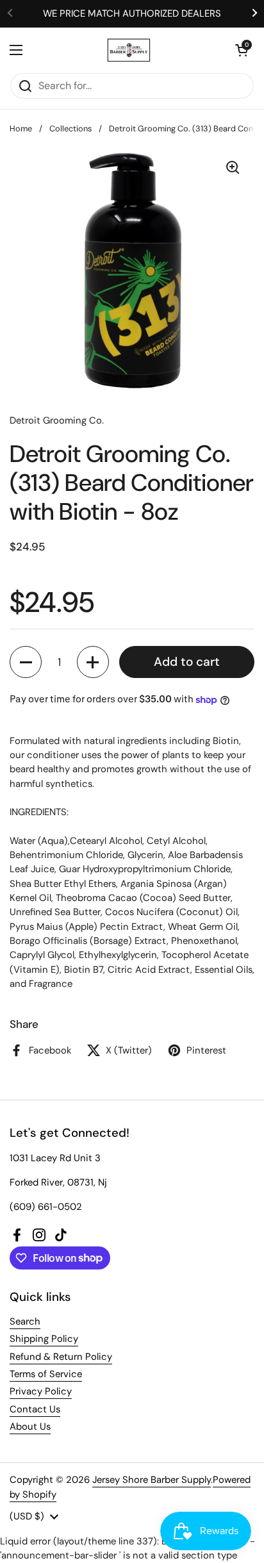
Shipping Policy (44, 1338)
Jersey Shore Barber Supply (151, 1479)
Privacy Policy (41, 1391)
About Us (30, 1426)
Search (25, 1321)
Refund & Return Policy (61, 1356)
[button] (241, 50)
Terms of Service (46, 1374)
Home (21, 128)
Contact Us (35, 1409)
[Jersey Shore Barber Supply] (129, 50)
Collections (70, 128)
